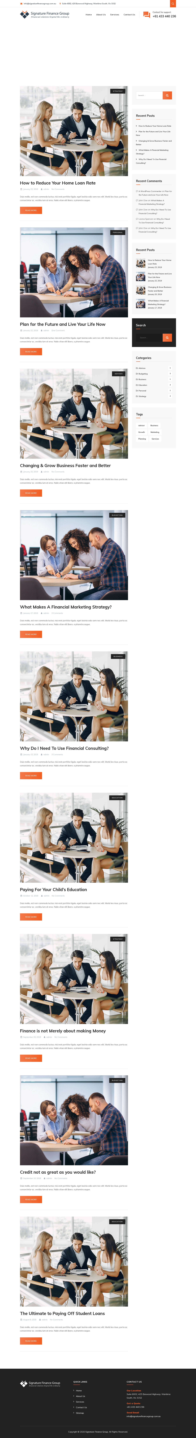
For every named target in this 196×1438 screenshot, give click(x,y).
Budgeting (117, 515)
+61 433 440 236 (135, 1407)
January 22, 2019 (155, 281)
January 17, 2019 (155, 308)
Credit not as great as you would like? (58, 1172)
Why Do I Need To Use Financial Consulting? (64, 748)
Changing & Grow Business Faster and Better (65, 465)
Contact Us (129, 14)
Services (114, 14)
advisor (141, 425)
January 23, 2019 (155, 267)
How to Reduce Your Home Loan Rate (58, 183)
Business (118, 656)
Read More (31, 210)
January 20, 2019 (155, 294)
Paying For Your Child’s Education (53, 889)
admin (46, 189)
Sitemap (80, 1413)
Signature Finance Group (96, 1432)
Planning (142, 439)
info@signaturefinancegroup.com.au (40, 3)
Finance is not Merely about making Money (63, 1030)
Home (89, 14)
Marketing (155, 432)
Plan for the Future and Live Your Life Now (62, 324)
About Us (101, 14)
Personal (118, 232)
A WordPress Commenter (150, 191)
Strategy (118, 91)
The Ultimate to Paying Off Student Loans (62, 1313)
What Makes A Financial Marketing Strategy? (66, 607)
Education (117, 798)
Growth (141, 432)
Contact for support (164, 14)
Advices (119, 374)
